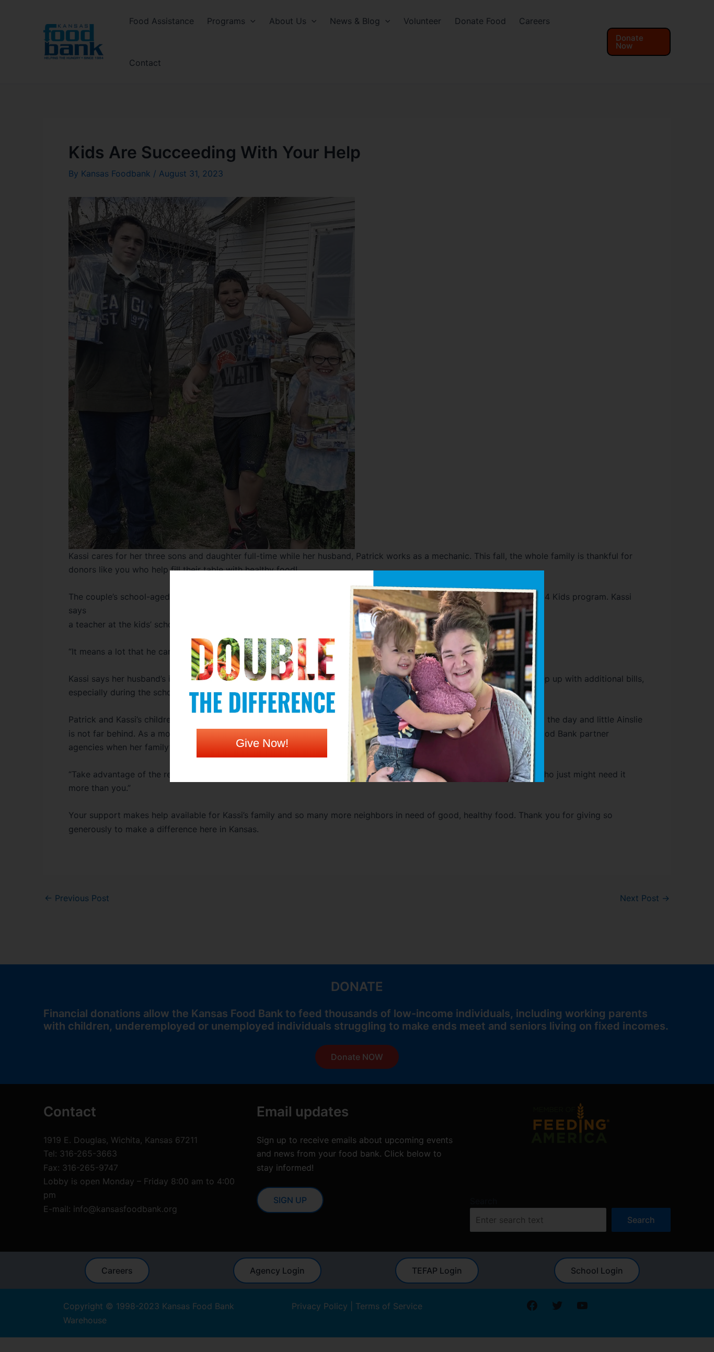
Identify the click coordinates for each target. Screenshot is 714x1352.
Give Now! (262, 743)
